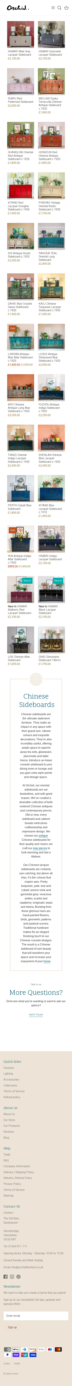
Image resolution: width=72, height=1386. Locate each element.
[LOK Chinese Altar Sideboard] (20, 640)
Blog (6, 1138)
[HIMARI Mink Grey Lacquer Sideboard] (20, 34)
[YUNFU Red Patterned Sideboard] (20, 81)
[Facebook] (5, 1277)
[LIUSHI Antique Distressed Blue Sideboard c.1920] (51, 337)
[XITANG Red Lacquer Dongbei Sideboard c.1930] (20, 185)
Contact (8, 1213)
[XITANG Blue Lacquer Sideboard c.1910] (51, 488)
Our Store (9, 1120)
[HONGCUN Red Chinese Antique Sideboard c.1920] (51, 135)
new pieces (40, 848)
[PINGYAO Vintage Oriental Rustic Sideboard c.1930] (51, 185)
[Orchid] (18, 7)
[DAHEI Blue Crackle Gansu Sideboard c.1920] (20, 286)
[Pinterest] (18, 1277)
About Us (9, 1114)
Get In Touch (36, 1014)
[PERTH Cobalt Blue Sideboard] (20, 488)
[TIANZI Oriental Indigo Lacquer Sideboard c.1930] (20, 438)
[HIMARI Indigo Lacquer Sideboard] (51, 539)
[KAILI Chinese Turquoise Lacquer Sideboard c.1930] (51, 286)
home (47, 961)
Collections (10, 1085)
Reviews (8, 1132)
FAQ (6, 1160)
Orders (6, 1363)
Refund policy (11, 1097)
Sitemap (8, 1196)
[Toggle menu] (53, 8)
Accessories (11, 1080)
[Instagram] (12, 1277)
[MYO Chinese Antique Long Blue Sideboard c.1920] (20, 387)
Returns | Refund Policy (17, 1178)
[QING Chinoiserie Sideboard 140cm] (51, 640)
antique (43, 835)
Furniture (8, 1068)
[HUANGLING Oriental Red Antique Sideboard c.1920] (20, 135)
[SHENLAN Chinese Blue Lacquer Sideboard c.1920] (51, 438)
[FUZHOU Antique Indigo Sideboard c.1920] (51, 387)
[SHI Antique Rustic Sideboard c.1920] (20, 236)
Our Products (11, 1126)
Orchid (14, 1373)
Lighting (8, 1074)
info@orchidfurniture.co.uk (27, 1267)
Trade (6, 1155)
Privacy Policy (12, 1184)
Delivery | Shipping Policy (18, 1172)
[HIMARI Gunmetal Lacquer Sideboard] (51, 34)
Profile (17, 1363)
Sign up (12, 1327)
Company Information (16, 1166)
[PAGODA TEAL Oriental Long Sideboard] (51, 236)
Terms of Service (14, 1091)
